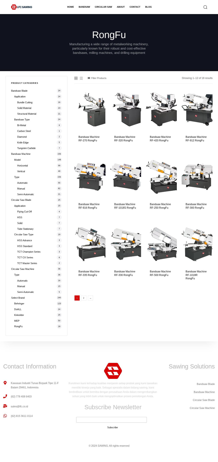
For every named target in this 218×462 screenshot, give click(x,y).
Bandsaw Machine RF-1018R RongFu (196, 275)
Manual (21, 188)
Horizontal (22, 165)
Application (20, 96)
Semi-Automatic (25, 194)
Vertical (21, 171)
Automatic (22, 182)
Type (16, 177)
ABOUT (121, 7)
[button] (204, 7)
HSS (19, 217)
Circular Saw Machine (22, 269)
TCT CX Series (25, 257)
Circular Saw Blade (21, 200)
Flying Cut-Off (24, 211)
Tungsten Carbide (26, 148)
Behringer (19, 303)
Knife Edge (23, 142)
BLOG (148, 7)
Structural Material (26, 113)
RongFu (18, 326)
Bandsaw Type (22, 119)
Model (17, 159)
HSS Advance (24, 240)
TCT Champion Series (29, 251)
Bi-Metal (21, 125)
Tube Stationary (25, 228)
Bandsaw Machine (20, 154)
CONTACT (135, 7)
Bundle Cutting (24, 102)
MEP (16, 320)
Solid (19, 223)
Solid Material (24, 108)
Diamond (22, 136)
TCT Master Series (27, 263)
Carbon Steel (24, 131)
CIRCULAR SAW (103, 7)
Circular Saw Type (23, 234)
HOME (70, 7)
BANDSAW (84, 7)
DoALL (17, 309)
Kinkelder (19, 315)
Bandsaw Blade (19, 90)
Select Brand (18, 297)
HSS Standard (24, 246)
